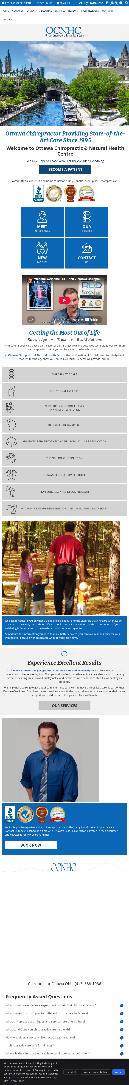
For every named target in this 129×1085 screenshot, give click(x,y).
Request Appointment (18, 3)
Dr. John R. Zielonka (39, 10)
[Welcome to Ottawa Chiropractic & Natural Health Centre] (64, 36)
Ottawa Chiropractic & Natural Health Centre (36, 355)
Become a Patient (65, 169)
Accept (118, 1072)
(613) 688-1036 (94, 3)
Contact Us (9, 19)
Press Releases (90, 10)
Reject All (71, 1072)
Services (60, 10)
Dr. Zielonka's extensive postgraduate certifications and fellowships (49, 670)
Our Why (107, 10)
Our (87, 228)
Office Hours (44, 3)
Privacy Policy (17, 1080)
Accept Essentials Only (95, 1072)
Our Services (64, 705)
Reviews (73, 10)
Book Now (30, 845)
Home (5, 10)
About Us (18, 10)
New (42, 259)
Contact (87, 259)
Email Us (65, 3)
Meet (42, 228)
